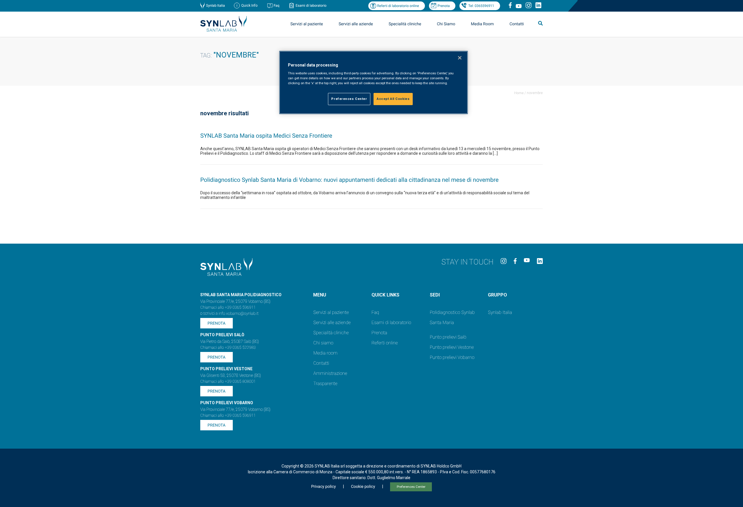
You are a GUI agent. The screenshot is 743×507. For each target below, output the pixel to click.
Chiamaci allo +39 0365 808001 (228, 381)
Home (519, 93)
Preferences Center (411, 487)
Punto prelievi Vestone (452, 347)
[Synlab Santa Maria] (223, 30)
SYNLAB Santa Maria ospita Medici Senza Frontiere (266, 135)
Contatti (516, 24)
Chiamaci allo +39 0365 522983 (228, 347)
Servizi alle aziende (332, 322)
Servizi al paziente (331, 312)
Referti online (385, 343)
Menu (319, 295)
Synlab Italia (215, 5)
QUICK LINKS (385, 295)
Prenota (444, 6)
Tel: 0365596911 (481, 6)
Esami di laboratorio (311, 5)
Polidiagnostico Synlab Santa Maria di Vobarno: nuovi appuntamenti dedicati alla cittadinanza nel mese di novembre (349, 179)
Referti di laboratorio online (398, 6)
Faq (276, 5)
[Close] (459, 57)
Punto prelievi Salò (448, 337)
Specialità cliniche (405, 24)
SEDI (435, 295)
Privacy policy (323, 486)
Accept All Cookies (393, 99)
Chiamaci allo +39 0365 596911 (228, 307)
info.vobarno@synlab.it (239, 313)
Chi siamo (323, 343)
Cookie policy (363, 486)
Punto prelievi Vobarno (452, 357)
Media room (325, 353)
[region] (373, 82)
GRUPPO (497, 295)
